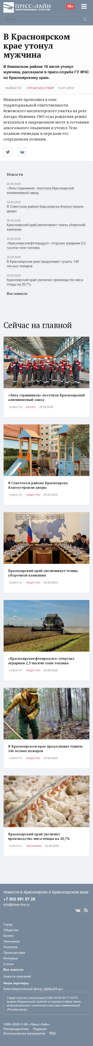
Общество (33, 494)
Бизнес (31, 407)
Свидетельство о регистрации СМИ (30, 997)
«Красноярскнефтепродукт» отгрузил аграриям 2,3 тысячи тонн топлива (46, 245)
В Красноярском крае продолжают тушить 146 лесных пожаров (43, 263)
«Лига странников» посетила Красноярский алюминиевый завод (40, 190)
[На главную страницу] (27, 7)
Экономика (34, 846)
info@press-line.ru (16, 904)
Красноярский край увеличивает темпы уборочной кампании (46, 226)
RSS (86, 910)
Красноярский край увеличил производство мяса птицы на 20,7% (45, 281)
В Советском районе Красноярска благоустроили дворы (45, 208)
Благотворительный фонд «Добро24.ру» (33, 988)
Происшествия (40, 88)
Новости (13, 88)
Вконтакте (77, 910)
